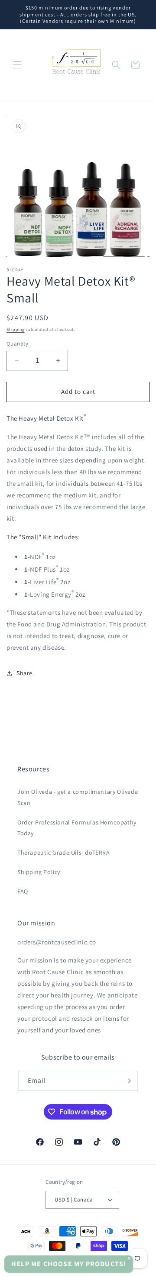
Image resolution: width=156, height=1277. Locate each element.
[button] (17, 64)
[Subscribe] (127, 1081)
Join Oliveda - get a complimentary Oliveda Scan (77, 797)
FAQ (22, 891)
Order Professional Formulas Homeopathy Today (76, 827)
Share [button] (24, 673)
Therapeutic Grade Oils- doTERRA (63, 852)
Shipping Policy (38, 872)
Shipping (15, 329)
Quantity (17, 343)
